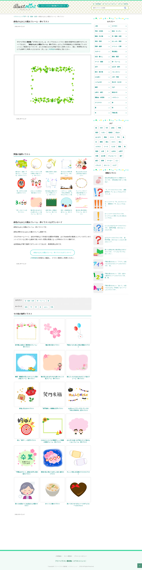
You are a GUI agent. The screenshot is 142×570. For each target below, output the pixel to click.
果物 (105, 137)
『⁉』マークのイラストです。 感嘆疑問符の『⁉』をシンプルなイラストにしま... (115, 192)
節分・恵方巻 (99, 72)
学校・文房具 (99, 31)
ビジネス (114, 26)
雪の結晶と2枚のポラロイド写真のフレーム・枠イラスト (51, 192)
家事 (102, 160)
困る (107, 142)
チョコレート (112, 156)
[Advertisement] (52, 32)
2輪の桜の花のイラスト (52, 345)
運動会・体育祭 (99, 97)
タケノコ (106, 165)
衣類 (96, 156)
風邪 (96, 132)
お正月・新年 (116, 67)
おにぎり (98, 137)
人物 (96, 26)
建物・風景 (115, 56)
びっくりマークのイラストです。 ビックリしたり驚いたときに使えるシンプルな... (115, 216)
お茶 (102, 151)
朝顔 (96, 151)
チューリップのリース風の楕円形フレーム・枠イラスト (81, 192)
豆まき (118, 132)
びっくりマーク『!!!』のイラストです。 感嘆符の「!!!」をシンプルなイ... (115, 204)
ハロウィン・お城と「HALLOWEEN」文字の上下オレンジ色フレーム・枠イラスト (66, 194)
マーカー (109, 160)
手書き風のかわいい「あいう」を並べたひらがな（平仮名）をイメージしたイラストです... (115, 287)
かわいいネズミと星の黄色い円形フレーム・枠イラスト (36, 173)
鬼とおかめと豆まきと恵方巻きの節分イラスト (81, 173)
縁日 (96, 160)
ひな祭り (97, 77)
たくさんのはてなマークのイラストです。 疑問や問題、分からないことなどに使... (115, 228)
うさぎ (113, 146)
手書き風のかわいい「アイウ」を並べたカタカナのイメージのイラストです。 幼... (115, 263)
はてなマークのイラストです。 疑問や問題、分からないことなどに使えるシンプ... (115, 240)
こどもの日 (98, 82)
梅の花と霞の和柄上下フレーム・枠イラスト (81, 212)
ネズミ (114, 142)
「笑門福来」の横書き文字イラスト (52, 408)
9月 (107, 128)
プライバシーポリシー (110, 4)
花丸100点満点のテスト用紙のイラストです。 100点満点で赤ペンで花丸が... (115, 180)
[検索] (125, 8)
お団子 (121, 151)
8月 (36, 307)
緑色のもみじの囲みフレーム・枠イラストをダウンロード (52, 252)
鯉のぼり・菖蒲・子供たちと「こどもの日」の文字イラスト (21, 173)
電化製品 (114, 51)
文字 (96, 67)
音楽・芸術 (98, 41)
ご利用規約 (98, 4)
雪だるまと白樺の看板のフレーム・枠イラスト (66, 173)
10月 (101, 128)
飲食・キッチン (116, 31)
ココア (114, 165)
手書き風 (114, 113)
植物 (26, 307)
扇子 (121, 156)
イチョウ (98, 165)
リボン (103, 132)
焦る (120, 142)
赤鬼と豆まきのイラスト (26, 408)
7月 (31, 307)
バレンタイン (116, 72)
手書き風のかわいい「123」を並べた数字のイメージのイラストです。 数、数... (115, 275)
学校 (119, 128)
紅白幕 (103, 156)
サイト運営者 (124, 4)
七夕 (113, 87)
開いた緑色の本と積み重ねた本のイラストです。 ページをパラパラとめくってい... (115, 251)
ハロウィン (115, 97)
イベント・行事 (116, 46)
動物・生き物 (99, 36)
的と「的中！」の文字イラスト (26, 440)
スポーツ (97, 51)
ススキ (112, 137)
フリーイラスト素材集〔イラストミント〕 (71, 561)
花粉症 (110, 132)
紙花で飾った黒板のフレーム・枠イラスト (51, 212)
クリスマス (98, 102)
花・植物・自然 (29, 301)
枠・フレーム (41, 301)
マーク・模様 (99, 61)
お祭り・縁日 (99, 92)
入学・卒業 (115, 77)
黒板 (119, 146)
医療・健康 (98, 46)
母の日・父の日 (116, 82)
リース (106, 146)
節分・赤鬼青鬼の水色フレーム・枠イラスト (66, 212)
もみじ (46, 307)
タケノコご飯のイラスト (52, 504)
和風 (52, 307)
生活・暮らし (99, 56)
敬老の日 (114, 92)
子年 (118, 137)
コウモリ (98, 146)
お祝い (113, 128)
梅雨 (96, 87)
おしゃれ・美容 (116, 41)
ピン (117, 160)
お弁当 (114, 151)
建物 (101, 142)
